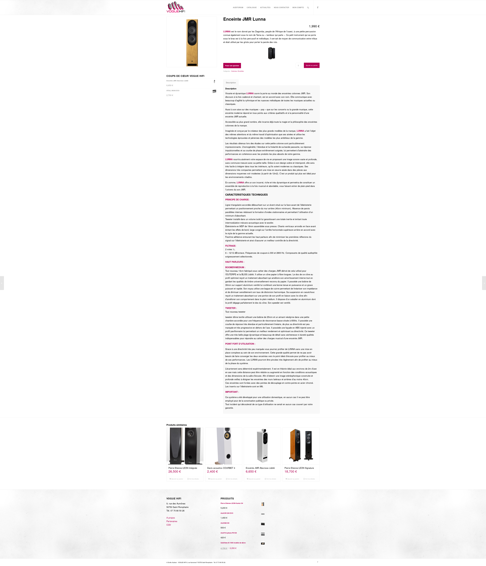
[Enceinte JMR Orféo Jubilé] (2, 283)
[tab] (230, 83)
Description (231, 82)
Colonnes (234, 71)
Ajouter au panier (312, 65)
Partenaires (171, 521)
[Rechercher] (308, 7)
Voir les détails (194, 479)
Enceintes (241, 71)
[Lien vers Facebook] (318, 7)
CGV (168, 524)
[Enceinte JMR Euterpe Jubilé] (484, 283)
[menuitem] (238, 7)
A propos (170, 517)
